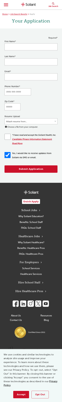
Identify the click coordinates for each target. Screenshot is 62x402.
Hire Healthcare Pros (29, 291)
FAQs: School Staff (31, 227)
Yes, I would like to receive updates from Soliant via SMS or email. (31, 155)
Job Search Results (18, 14)
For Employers (29, 262)
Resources (46, 315)
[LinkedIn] (23, 303)
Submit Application (31, 168)
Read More (17, 143)
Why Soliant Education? (31, 216)
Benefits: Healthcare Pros (31, 248)
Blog (46, 320)
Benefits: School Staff (31, 222)
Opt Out (40, 394)
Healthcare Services (31, 274)
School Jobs (29, 210)
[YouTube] (46, 303)
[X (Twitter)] (38, 303)
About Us (16, 315)
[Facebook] (15, 303)
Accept (21, 394)
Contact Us (16, 320)
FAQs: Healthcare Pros (31, 254)
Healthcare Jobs (29, 236)
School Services (31, 268)
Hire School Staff (29, 282)
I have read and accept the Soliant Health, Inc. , (34, 139)
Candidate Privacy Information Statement (32, 139)
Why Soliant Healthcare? (31, 242)
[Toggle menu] (6, 4)
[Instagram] (31, 303)
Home (5, 14)
